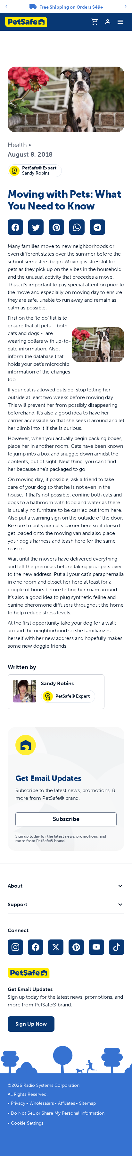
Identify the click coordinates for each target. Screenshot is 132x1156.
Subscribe (66, 819)
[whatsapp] (77, 227)
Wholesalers (41, 1103)
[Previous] (6, 6)
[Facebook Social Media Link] (35, 947)
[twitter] (36, 227)
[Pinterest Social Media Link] (76, 947)
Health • (19, 145)
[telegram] (97, 227)
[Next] (125, 6)
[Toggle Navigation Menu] (120, 21)
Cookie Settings (27, 1123)
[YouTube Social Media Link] (96, 947)
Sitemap (87, 1103)
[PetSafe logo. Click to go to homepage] (26, 22)
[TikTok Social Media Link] (116, 947)
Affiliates (66, 1103)
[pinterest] (56, 227)
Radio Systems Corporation (51, 1085)
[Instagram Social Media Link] (15, 947)
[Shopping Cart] (94, 21)
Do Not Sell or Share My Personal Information (57, 1113)
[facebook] (15, 227)
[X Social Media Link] (55, 947)
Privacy (18, 1103)
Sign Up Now (31, 1024)
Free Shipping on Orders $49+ (71, 7)
